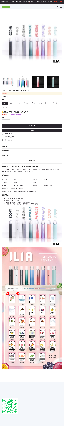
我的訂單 (4, 387)
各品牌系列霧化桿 (21, 188)
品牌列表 (4, 396)
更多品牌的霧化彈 (31, 191)
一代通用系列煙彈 (47, 185)
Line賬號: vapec (15, 114)
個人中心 (4, 391)
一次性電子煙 (21, 191)
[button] (54, 7)
